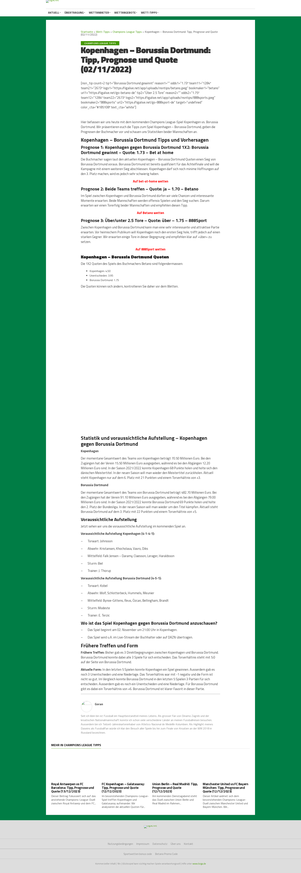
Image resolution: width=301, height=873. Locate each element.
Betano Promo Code (166, 854)
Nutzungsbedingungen (120, 844)
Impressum (142, 844)
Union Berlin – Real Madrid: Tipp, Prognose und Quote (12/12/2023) (175, 787)
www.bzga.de (199, 863)
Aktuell (53, 12)
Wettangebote (125, 12)
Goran (99, 704)
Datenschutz (160, 844)
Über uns (176, 844)
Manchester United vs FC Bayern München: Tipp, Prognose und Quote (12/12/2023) (225, 787)
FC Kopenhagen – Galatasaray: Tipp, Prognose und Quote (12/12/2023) (123, 787)
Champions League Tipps (127, 32)
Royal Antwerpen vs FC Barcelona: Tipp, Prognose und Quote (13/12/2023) (72, 787)
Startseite (87, 32)
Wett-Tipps (149, 12)
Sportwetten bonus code (138, 854)
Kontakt (188, 844)
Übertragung (74, 12)
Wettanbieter (99, 12)
